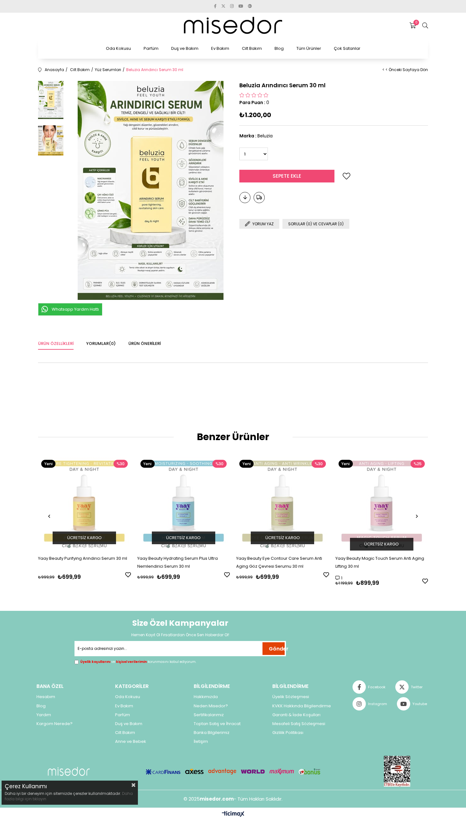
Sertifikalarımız (209, 715)
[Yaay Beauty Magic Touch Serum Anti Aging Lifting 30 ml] (381, 503)
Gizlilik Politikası (287, 733)
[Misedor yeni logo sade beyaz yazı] (68, 771)
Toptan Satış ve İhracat (217, 724)
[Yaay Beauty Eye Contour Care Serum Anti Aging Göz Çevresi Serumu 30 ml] (282, 503)
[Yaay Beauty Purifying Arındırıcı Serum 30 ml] (84, 503)
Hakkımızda (206, 697)
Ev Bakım (220, 48)
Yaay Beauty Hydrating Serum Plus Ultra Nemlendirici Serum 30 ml (177, 562)
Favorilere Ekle (128, 575)
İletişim (201, 741)
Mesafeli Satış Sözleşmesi (298, 724)
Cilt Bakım (252, 48)
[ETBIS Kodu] (397, 771)
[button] (69, 546)
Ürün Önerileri (144, 343)
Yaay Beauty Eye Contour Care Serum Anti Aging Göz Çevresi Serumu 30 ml (279, 562)
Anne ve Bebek (130, 741)
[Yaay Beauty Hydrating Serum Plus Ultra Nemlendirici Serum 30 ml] (183, 503)
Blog (279, 48)
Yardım (43, 715)
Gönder (277, 648)
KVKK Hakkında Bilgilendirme (301, 706)
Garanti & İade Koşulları (296, 715)
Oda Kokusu (118, 48)
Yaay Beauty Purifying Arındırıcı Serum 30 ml (82, 558)
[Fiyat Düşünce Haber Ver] (244, 197)
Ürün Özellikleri (56, 343)
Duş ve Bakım (184, 48)
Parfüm (151, 48)
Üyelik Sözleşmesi (290, 697)
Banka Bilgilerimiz (212, 733)
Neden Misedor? (211, 706)
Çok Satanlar (347, 48)
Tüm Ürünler (308, 48)
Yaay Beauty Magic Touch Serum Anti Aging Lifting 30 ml (379, 562)
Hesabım (45, 697)
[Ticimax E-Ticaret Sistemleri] (233, 814)
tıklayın (39, 799)
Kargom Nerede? (54, 724)
